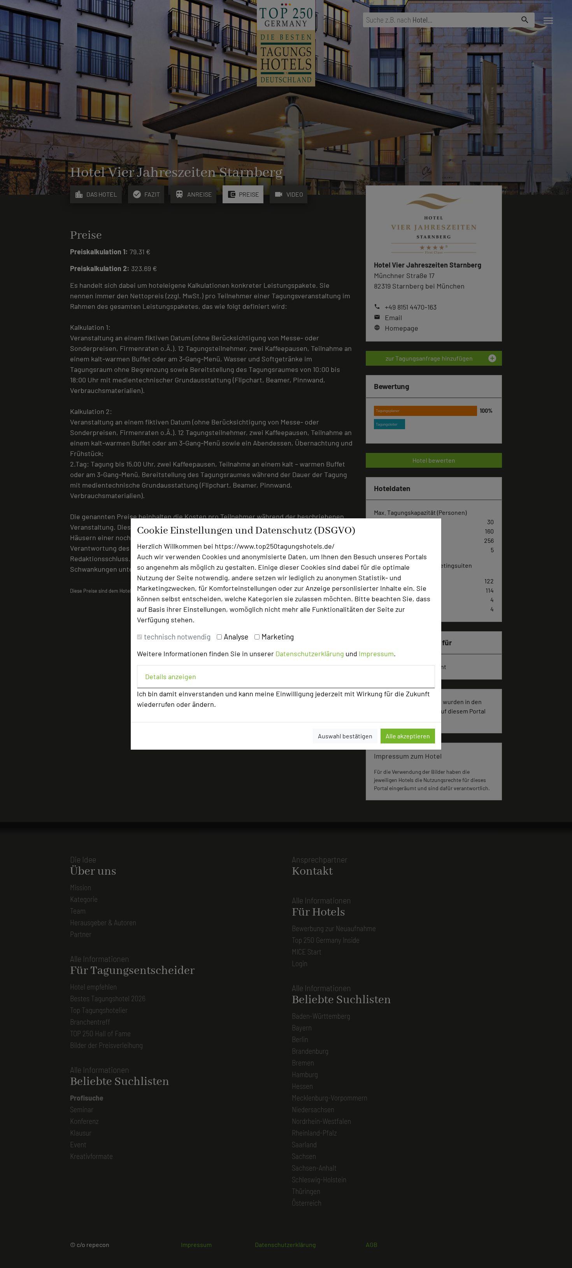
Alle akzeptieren (408, 736)
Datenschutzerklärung (309, 653)
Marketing (277, 636)
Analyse (236, 636)
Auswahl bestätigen (345, 736)
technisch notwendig (177, 636)
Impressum (376, 653)
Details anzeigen (170, 676)
